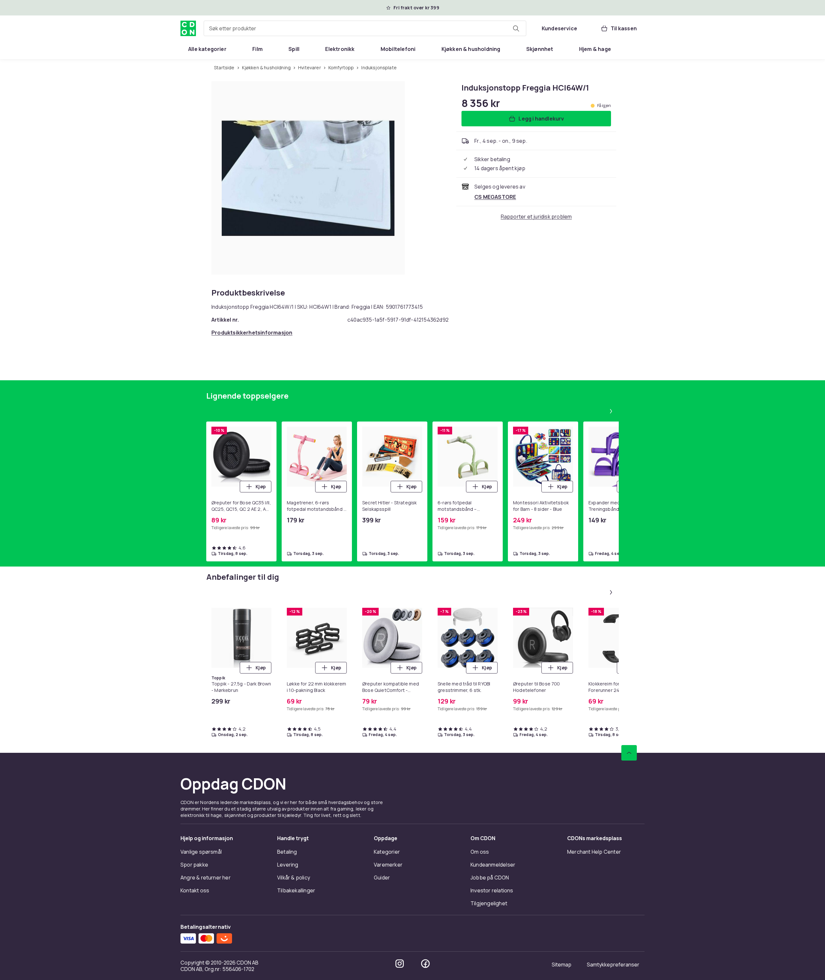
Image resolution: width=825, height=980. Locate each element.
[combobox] (365, 28)
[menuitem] (207, 49)
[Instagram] (399, 963)
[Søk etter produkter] (516, 28)
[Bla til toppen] (629, 753)
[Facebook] (425, 963)
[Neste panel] (611, 411)
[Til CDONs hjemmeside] (188, 28)
